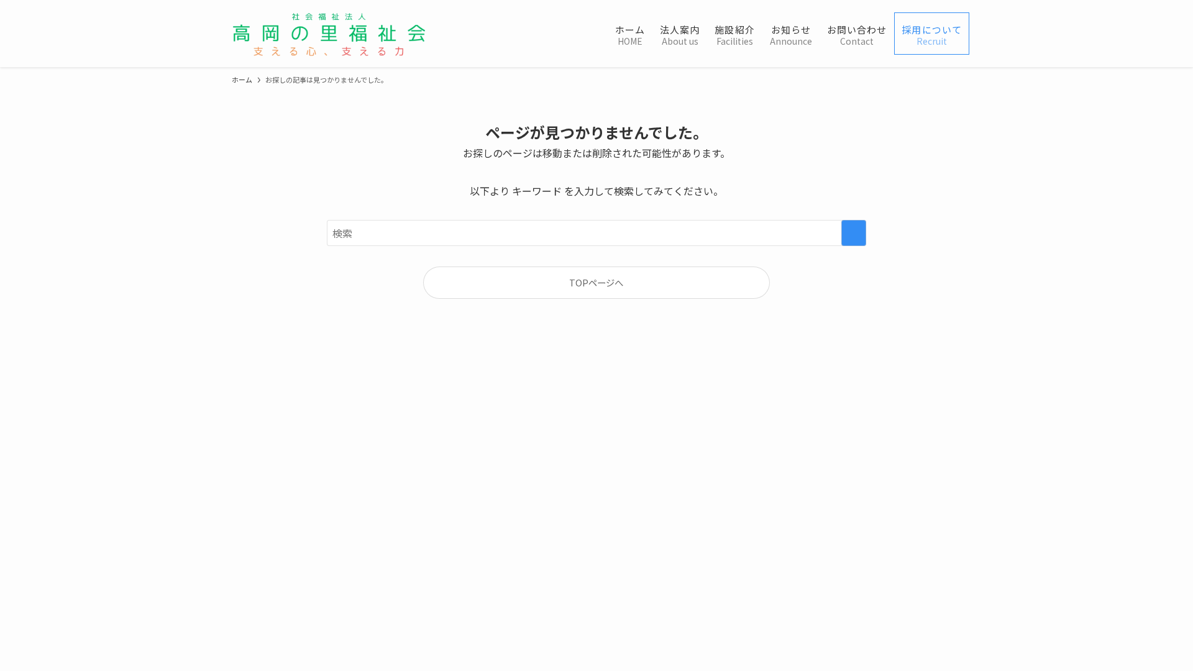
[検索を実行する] (853, 233)
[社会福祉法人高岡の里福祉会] (329, 33)
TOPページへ (596, 282)
